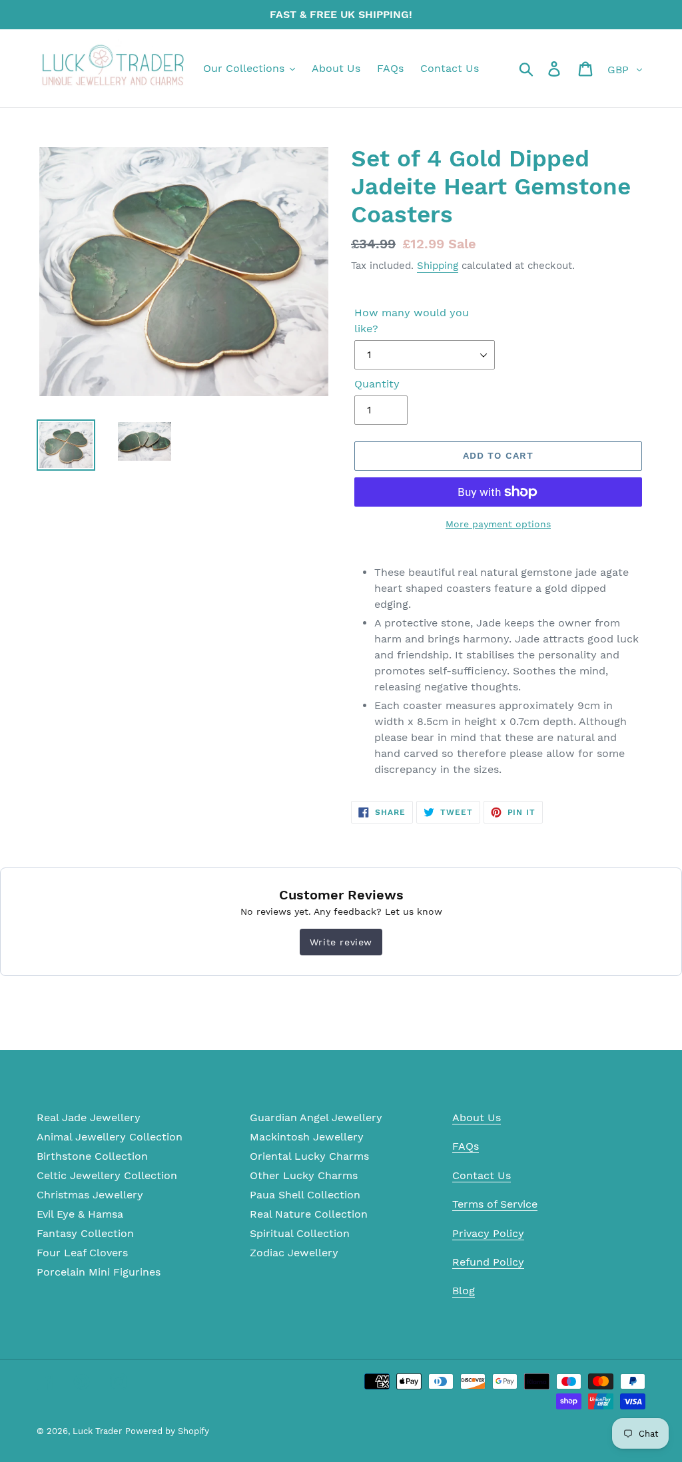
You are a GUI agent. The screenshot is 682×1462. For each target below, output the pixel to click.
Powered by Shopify (167, 1431)
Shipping (437, 266)
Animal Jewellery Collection (109, 1136)
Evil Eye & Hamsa (80, 1214)
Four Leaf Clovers (82, 1252)
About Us (476, 1117)
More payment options (498, 524)
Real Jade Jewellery (89, 1117)
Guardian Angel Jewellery (316, 1117)
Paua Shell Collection (305, 1194)
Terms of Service (494, 1204)
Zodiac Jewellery (294, 1252)
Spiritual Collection (300, 1233)
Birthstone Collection (92, 1156)
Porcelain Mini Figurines (99, 1272)
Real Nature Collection (309, 1214)
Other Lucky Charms (304, 1175)
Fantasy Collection (85, 1233)
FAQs (465, 1146)
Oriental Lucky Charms (309, 1156)
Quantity (377, 383)
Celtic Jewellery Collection (107, 1175)
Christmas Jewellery (90, 1194)
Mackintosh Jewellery (307, 1136)
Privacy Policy (488, 1233)
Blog (463, 1290)
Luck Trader (97, 1431)
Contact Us (481, 1175)
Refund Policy (488, 1262)
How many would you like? (411, 320)
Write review (341, 942)
